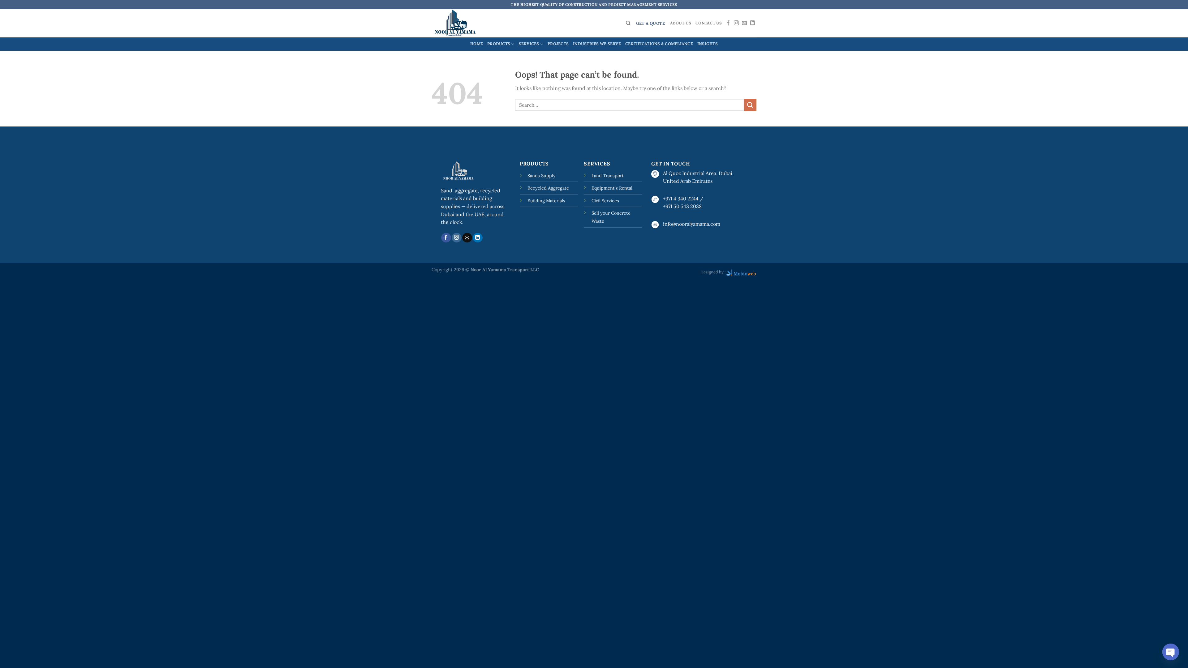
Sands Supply (541, 175)
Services (529, 43)
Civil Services (605, 200)
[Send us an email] (744, 23)
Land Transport (608, 175)
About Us (680, 23)
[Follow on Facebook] (728, 23)
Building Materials (546, 200)
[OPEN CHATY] (1170, 652)
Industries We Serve (597, 43)
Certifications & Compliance (659, 43)
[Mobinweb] (740, 272)
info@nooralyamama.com (691, 224)
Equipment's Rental (612, 188)
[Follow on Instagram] (736, 23)
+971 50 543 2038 (682, 206)
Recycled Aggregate (548, 188)
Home (476, 43)
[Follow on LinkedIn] (752, 23)
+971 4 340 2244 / (683, 198)
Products (498, 43)
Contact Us (708, 23)
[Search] (628, 23)
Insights (707, 43)
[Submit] (750, 105)
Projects (558, 43)
